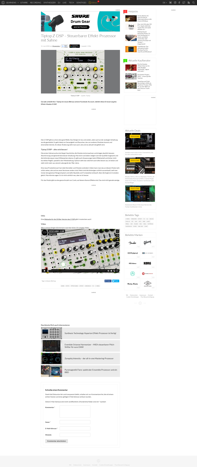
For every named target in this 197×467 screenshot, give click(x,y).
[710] (133, 242)
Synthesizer (50, 2)
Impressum (143, 295)
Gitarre (24, 2)
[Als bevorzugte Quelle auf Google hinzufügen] (74, 46)
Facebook (179, 2)
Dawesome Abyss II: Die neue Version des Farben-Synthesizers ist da (138, 198)
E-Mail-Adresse (51, 428)
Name (47, 422)
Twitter (183, 2)
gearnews (11, 2)
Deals (94, 2)
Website (48, 435)
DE (164, 2)
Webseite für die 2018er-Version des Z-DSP (59, 219)
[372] (132, 273)
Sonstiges (81, 2)
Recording (35, 2)
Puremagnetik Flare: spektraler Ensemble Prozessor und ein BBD (91, 370)
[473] (147, 242)
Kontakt (150, 295)
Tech (71, 2)
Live (64, 2)
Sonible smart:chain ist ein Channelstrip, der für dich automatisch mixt (139, 145)
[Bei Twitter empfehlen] (115, 281)
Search (193, 2)
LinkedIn (170, 2)
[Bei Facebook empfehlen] (108, 281)
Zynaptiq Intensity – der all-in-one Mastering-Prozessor (89, 358)
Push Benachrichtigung (147, 297)
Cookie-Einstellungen (132, 297)
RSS (188, 2)
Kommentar (50, 407)
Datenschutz (134, 295)
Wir (127, 295)
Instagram (175, 2)
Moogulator (56, 46)
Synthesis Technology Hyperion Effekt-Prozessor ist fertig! (90, 333)
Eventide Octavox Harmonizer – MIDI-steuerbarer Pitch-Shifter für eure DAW (90, 345)
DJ (59, 2)
